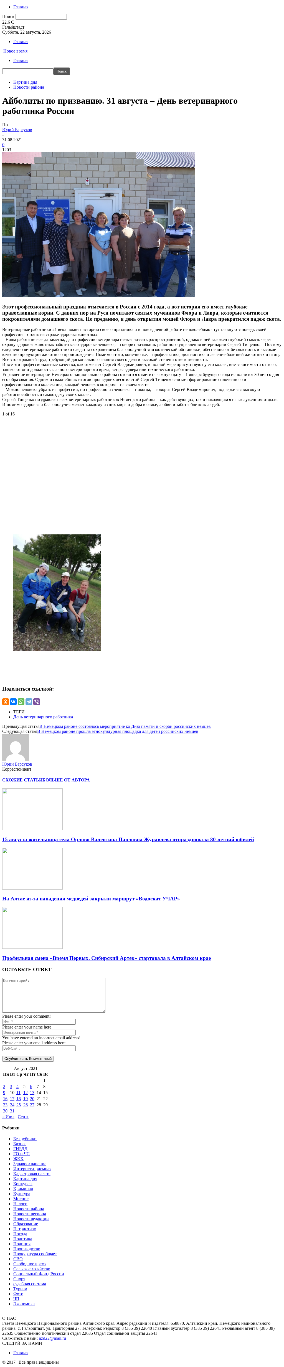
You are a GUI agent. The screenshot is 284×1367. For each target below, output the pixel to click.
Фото (18, 1293)
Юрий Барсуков (17, 129)
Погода (20, 1233)
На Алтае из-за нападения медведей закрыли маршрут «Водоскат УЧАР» (91, 899)
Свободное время (29, 1263)
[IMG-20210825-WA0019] (57, 649)
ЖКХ (18, 1158)
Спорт (19, 1278)
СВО (18, 1258)
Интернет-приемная (32, 1168)
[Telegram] (29, 701)
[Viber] (36, 701)
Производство (26, 1248)
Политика (22, 1238)
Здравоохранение (29, 1163)
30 (5, 1111)
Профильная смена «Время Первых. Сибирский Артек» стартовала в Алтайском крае (106, 958)
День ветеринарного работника (43, 716)
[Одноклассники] (5, 701)
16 (5, 1098)
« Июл (8, 1116)
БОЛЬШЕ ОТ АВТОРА (66, 780)
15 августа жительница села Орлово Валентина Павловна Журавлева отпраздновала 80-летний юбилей (128, 839)
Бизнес (19, 1143)
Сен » (23, 1116)
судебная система (29, 1283)
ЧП (16, 1298)
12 (25, 1092)
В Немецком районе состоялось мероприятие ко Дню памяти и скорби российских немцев (125, 726)
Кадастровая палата (31, 1173)
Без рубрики (25, 1138)
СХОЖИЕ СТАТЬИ (22, 780)
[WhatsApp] (21, 701)
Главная (20, 6)
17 (12, 1098)
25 (18, 1104)
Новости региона (29, 1213)
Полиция (22, 1243)
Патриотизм (24, 1228)
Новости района (28, 87)
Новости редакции (31, 1218)
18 (18, 1098)
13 (32, 1092)
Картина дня (25, 82)
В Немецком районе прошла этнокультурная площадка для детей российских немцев (117, 731)
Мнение (21, 1198)
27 (32, 1104)
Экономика (24, 1303)
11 (18, 1092)
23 (5, 1104)
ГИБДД (20, 1148)
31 (12, 1111)
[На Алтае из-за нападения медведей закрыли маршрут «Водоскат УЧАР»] (32, 888)
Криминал (23, 1188)
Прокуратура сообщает (35, 1253)
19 (25, 1098)
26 (25, 1104)
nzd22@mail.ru (52, 1338)
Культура (21, 1193)
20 (32, 1098)
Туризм (20, 1288)
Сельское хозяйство (31, 1268)
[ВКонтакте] (13, 701)
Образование (25, 1223)
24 (12, 1104)
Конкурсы (22, 1183)
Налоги (20, 1203)
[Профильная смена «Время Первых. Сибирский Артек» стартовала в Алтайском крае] (32, 947)
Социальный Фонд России (38, 1273)
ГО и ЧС (21, 1153)
